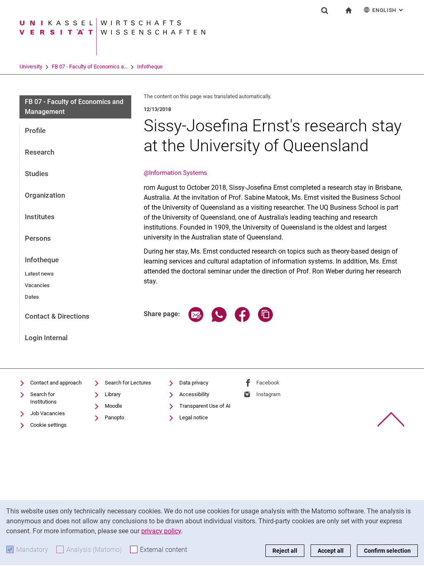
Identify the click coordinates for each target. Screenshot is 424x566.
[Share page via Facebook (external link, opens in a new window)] (242, 320)
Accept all (331, 550)
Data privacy (193, 383)
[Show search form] (324, 10)
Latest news (39, 274)
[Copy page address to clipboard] (265, 320)
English (388, 10)
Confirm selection (387, 550)
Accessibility (194, 394)
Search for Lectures (128, 383)
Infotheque (150, 66)
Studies (36, 173)
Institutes (40, 217)
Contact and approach (56, 383)
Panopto (114, 417)
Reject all (284, 550)
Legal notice (193, 417)
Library (112, 394)
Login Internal (46, 338)
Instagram (268, 394)
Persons (38, 238)
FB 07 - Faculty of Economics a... (90, 66)
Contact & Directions (57, 316)
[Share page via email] (195, 320)
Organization (45, 195)
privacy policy (161, 531)
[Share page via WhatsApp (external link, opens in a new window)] (219, 320)
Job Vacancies (47, 413)
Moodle (113, 406)
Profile (35, 130)
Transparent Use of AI (205, 406)
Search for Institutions (43, 398)
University (30, 66)
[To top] (391, 419)
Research (39, 152)
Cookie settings (48, 425)
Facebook (267, 383)
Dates (32, 297)
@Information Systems (175, 173)
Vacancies (37, 285)
